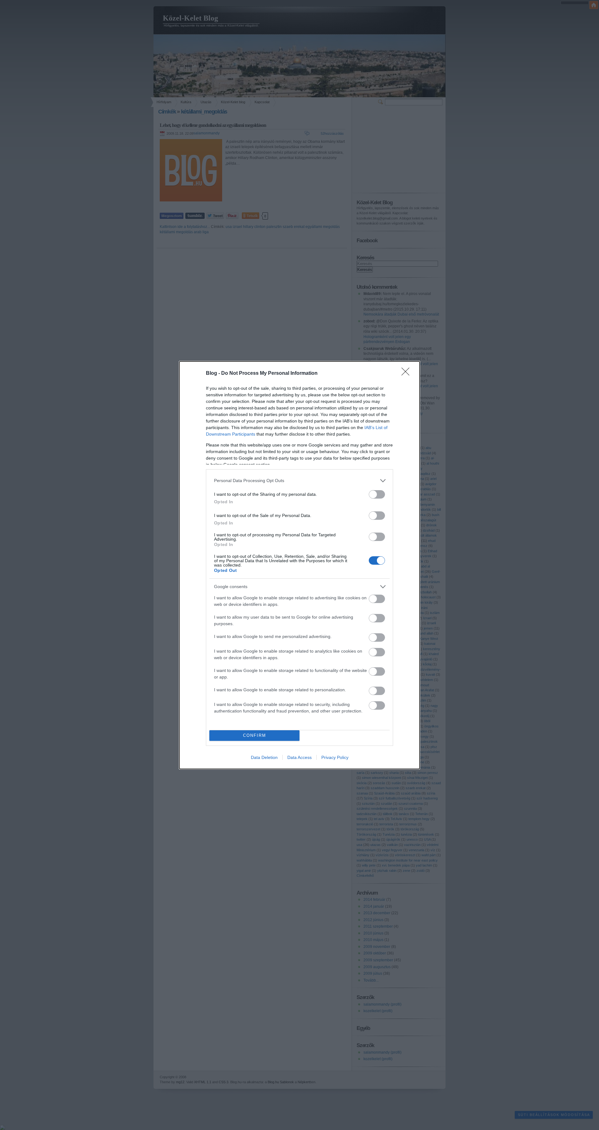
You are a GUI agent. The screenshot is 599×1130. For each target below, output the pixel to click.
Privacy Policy (334, 757)
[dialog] (299, 565)
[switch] (377, 494)
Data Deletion (264, 757)
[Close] (407, 373)
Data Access (299, 757)
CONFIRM (254, 735)
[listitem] (299, 480)
